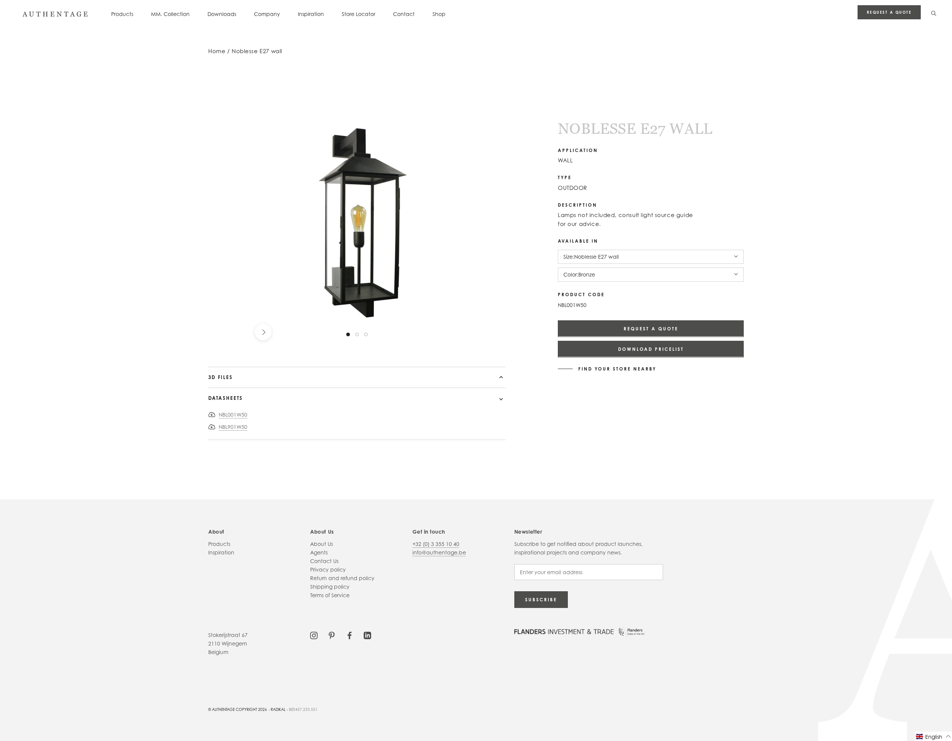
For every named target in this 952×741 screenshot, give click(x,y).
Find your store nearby (617, 368)
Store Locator (358, 14)
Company (267, 14)
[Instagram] (314, 635)
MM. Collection (170, 14)
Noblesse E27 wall (257, 51)
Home (216, 51)
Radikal (278, 709)
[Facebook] (349, 635)
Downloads (222, 14)
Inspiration (311, 14)
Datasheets (225, 398)
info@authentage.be (439, 552)
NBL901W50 (233, 427)
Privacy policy (328, 569)
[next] (263, 332)
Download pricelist (651, 349)
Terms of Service (330, 595)
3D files (220, 377)
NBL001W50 (233, 414)
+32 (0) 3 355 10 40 (435, 544)
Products (122, 14)
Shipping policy (330, 586)
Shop (439, 14)
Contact (404, 14)
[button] (933, 736)
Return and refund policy (342, 578)
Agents (319, 552)
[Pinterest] (331, 635)
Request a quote (889, 12)
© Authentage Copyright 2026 (237, 709)
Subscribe (541, 599)
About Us (321, 544)
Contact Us (324, 561)
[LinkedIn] (367, 635)
